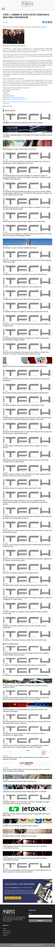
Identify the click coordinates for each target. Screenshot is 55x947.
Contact (5, 935)
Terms (4, 928)
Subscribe (40, 920)
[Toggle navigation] (3, 9)
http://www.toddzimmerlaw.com (18, 99)
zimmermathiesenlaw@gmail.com (15, 97)
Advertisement (7, 933)
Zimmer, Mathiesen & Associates (12, 80)
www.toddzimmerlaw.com (18, 57)
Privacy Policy (6, 930)
